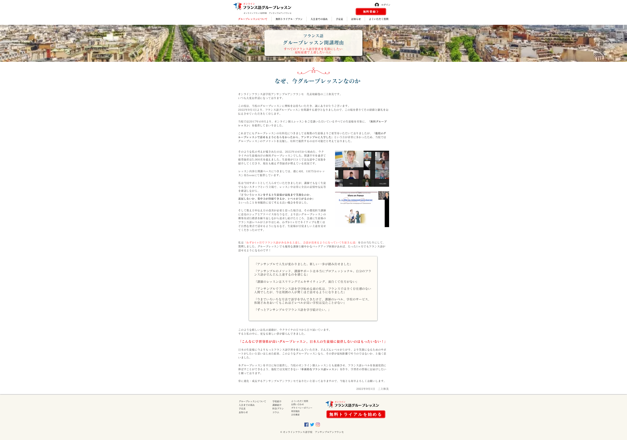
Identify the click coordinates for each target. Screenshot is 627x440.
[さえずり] (312, 425)
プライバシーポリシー (301, 408)
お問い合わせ (297, 404)
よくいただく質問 (299, 401)
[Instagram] (318, 425)
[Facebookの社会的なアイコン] (306, 425)
